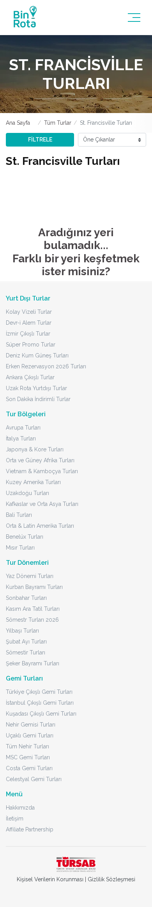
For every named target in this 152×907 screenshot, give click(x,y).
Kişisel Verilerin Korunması (50, 879)
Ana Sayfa (18, 123)
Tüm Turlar (57, 123)
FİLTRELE (40, 139)
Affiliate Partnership (29, 829)
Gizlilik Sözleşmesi (111, 879)
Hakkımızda (20, 807)
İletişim (14, 818)
